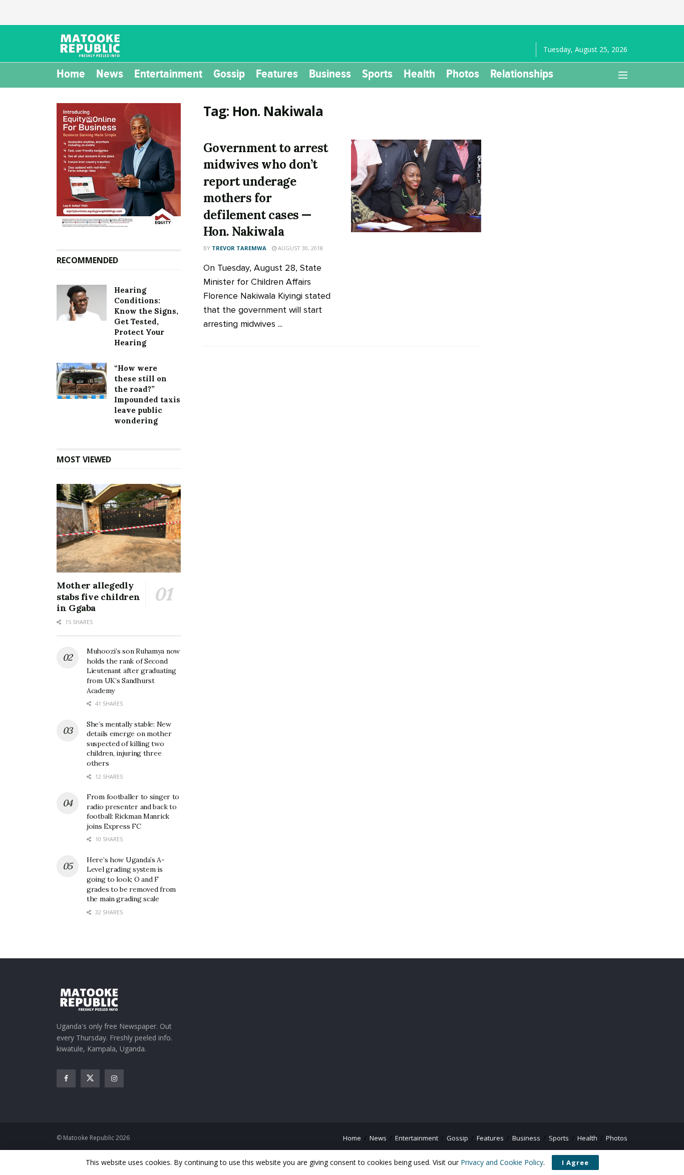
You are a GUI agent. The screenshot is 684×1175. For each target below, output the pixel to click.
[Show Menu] (622, 75)
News (109, 73)
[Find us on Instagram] (114, 1078)
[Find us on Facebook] (66, 1078)
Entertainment (168, 73)
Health (419, 73)
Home (71, 73)
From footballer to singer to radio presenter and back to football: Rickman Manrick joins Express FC (133, 811)
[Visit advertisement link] (119, 166)
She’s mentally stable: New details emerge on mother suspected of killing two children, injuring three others (129, 744)
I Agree (575, 1162)
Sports (377, 73)
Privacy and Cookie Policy (502, 1162)
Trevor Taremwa (239, 248)
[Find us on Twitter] (90, 1078)
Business (330, 73)
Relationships (521, 73)
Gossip (229, 73)
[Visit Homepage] (92, 45)
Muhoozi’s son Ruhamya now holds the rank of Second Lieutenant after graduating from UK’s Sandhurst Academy (133, 671)
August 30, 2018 (299, 248)
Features (277, 73)
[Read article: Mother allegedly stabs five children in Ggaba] (119, 528)
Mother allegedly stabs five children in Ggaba (98, 596)
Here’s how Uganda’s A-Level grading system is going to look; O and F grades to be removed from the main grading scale (131, 879)
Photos (462, 73)
